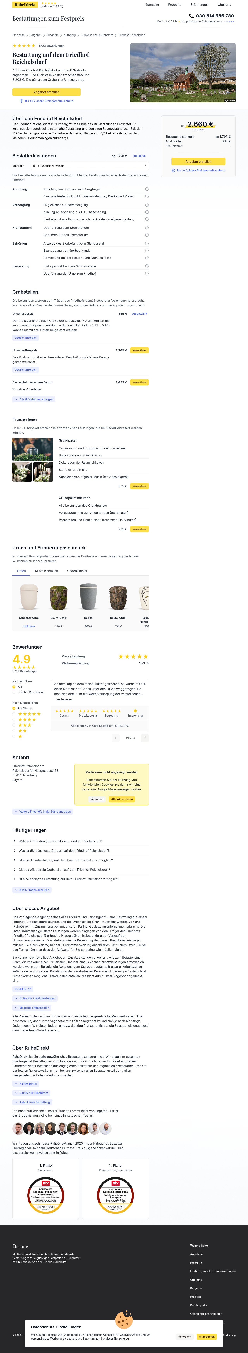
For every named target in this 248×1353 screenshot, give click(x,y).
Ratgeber (196, 1288)
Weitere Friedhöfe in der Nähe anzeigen (45, 811)
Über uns (224, 5)
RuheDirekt (25, 4)
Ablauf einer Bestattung (34, 1102)
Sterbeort (18, 165)
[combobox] (90, 166)
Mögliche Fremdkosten (34, 1007)
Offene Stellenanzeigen (205, 1313)
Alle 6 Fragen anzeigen (34, 889)
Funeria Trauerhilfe (54, 1261)
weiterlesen (64, 699)
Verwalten (96, 799)
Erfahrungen (199, 5)
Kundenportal (28, 1083)
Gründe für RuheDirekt (33, 1093)
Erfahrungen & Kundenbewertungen (213, 1271)
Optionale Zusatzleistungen (37, 998)
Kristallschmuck (46, 571)
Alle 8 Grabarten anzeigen (36, 399)
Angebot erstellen (46, 92)
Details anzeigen (25, 337)
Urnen (21, 571)
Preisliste (196, 1296)
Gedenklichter (77, 571)
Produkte (174, 5)
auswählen (139, 350)
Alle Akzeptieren (122, 799)
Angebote (196, 1254)
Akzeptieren (207, 1336)
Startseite (152, 5)
